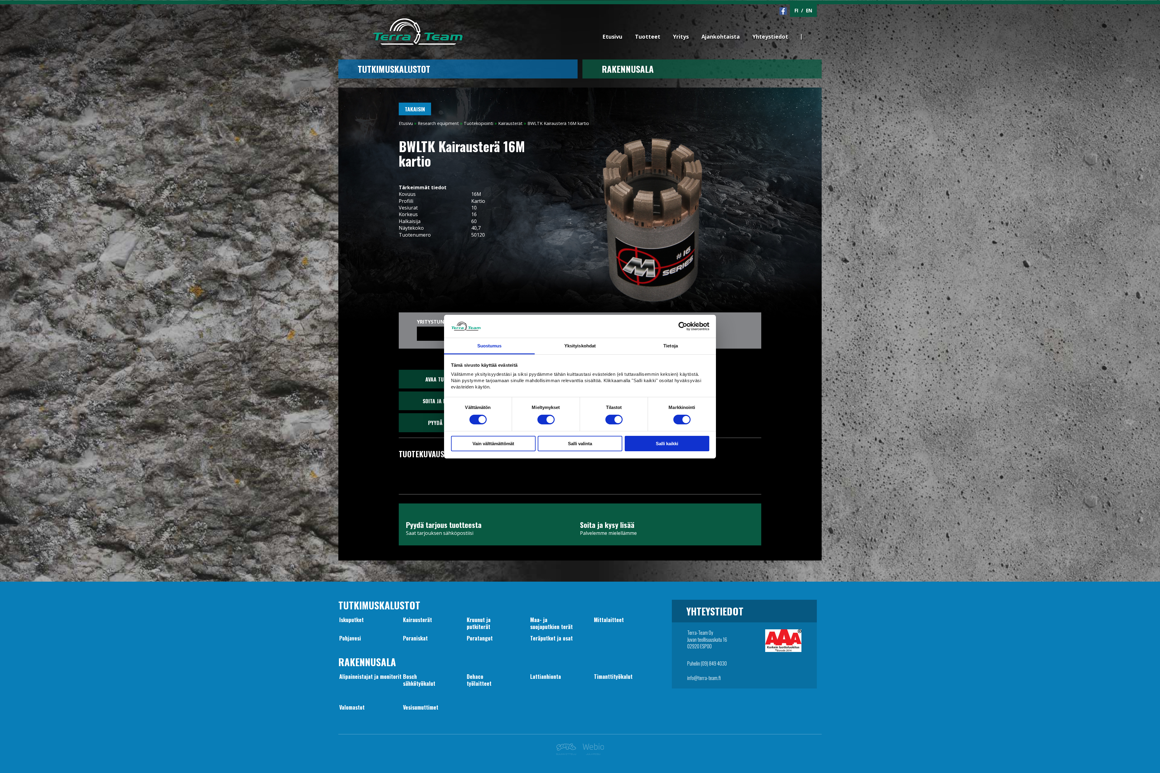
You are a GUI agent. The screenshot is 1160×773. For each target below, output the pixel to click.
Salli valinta (580, 443)
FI (796, 10)
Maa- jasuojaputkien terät (551, 623)
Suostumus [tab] (489, 345)
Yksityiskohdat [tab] (580, 345)
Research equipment (438, 123)
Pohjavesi (350, 638)
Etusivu (612, 36)
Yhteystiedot (770, 36)
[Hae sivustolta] (813, 26)
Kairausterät (510, 123)
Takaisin (415, 109)
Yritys (681, 36)
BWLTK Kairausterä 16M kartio (558, 123)
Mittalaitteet (609, 620)
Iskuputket (351, 620)
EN (809, 10)
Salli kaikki (667, 443)
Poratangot (480, 638)
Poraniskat (415, 638)
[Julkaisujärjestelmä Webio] (591, 753)
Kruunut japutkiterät (479, 623)
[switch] (546, 419)
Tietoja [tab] (670, 345)
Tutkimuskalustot (394, 68)
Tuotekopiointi (478, 123)
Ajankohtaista (720, 36)
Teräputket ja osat (551, 638)
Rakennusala (628, 68)
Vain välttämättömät (493, 443)
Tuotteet (647, 36)
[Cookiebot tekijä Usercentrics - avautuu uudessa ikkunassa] (682, 326)
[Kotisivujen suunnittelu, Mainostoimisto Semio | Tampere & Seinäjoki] (567, 753)
